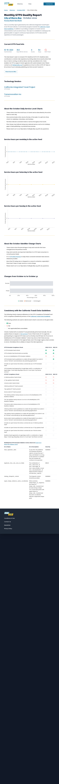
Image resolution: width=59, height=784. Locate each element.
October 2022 (21, 10)
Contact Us (49, 4)
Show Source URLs (10, 72)
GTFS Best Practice (15, 257)
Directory (20, 4)
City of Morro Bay (13, 18)
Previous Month (9, 20)
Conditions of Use (9, 518)
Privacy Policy (8, 528)
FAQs (29, 4)
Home (6, 10)
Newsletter (7, 525)
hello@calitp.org (17, 65)
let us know (24, 334)
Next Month (18, 20)
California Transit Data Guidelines (40, 316)
